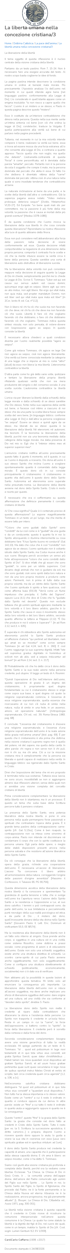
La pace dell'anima (46, 43)
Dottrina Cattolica (23, 43)
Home (8, 43)
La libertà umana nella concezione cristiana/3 (33, 45)
